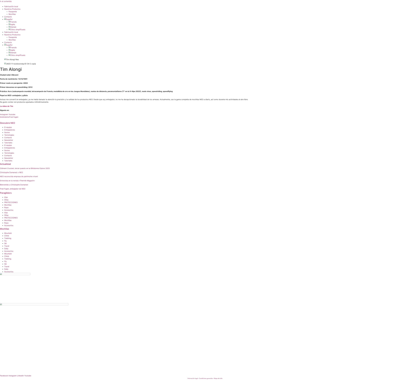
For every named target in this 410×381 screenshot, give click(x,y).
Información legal (193, 378)
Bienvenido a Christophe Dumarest (14, 185)
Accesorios (8, 210)
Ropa (6, 207)
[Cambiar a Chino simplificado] (209, 29)
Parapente (13, 11)
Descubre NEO (7, 123)
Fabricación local (11, 6)
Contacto (8, 17)
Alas (6, 197)
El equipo (8, 127)
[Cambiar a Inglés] (209, 24)
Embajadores (9, 130)
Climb (6, 236)
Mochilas (12, 14)
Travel (6, 246)
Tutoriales (8, 143)
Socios (7, 132)
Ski (5, 243)
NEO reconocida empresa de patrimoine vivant (19, 176)
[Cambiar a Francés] (209, 22)
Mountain (8, 233)
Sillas (6, 200)
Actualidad (5, 164)
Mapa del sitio (218, 378)
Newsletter (8, 140)
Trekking (7, 238)
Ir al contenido (6, 1)
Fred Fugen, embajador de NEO (12, 189)
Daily (6, 248)
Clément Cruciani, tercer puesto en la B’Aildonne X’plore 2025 (25, 168)
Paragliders (6, 193)
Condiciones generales (206, 378)
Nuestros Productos (12, 9)
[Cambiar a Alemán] (209, 27)
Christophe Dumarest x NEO (11, 172)
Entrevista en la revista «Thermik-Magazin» (17, 181)
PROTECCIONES (11, 202)
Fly (5, 241)
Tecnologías (9, 135)
